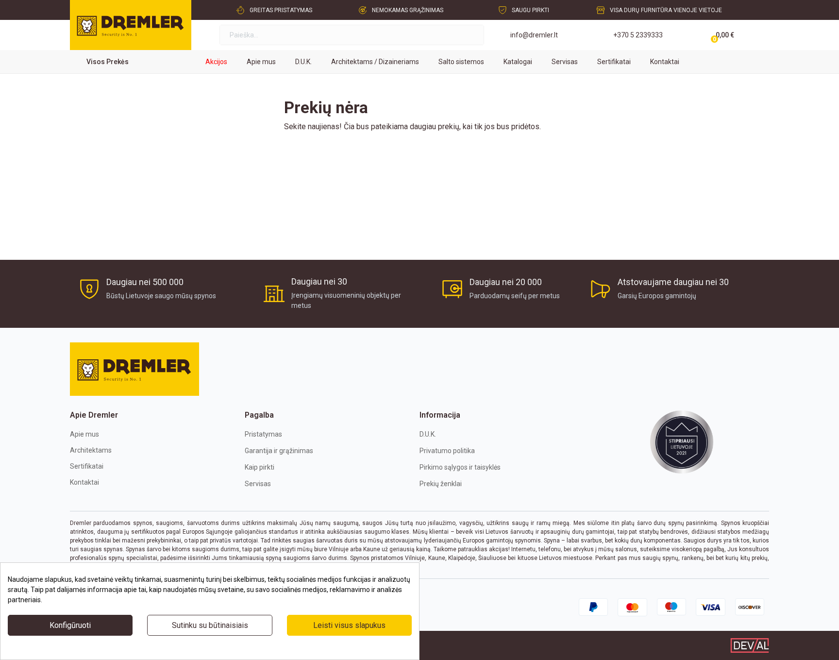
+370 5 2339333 (638, 35)
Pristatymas (263, 434)
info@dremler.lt (534, 35)
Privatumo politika (447, 451)
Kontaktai (84, 482)
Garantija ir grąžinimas (279, 451)
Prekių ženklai (441, 484)
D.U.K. (428, 434)
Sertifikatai (86, 466)
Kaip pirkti (259, 467)
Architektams (91, 450)
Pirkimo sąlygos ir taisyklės (460, 467)
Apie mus (84, 434)
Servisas (258, 484)
